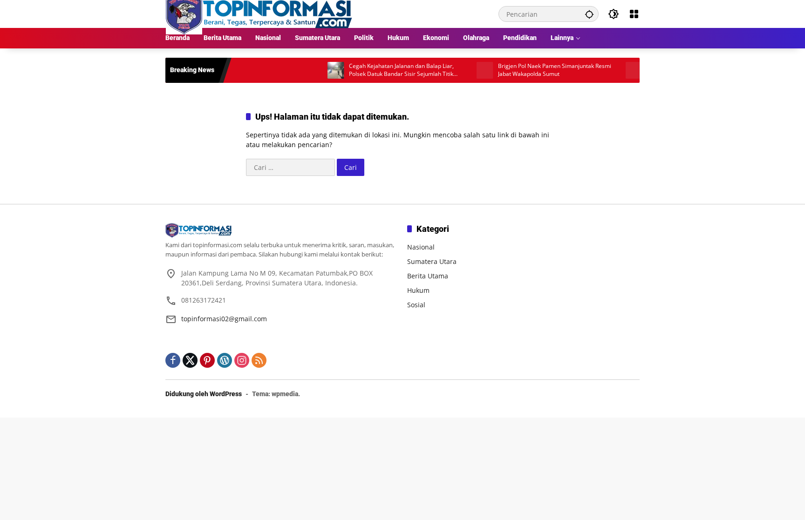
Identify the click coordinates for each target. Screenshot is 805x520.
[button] (589, 14)
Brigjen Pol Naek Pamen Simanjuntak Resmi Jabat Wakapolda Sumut (541, 70)
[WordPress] (224, 360)
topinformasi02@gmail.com (224, 318)
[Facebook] (172, 360)
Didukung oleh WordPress (203, 394)
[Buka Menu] (634, 14)
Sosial (416, 304)
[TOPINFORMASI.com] (259, 13)
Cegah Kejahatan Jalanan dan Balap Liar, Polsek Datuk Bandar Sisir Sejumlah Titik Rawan (388, 70)
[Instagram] (241, 360)
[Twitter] (190, 360)
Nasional (421, 247)
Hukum (418, 290)
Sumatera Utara (432, 261)
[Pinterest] (207, 360)
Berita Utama (427, 275)
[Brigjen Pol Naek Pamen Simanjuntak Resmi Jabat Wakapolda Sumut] (472, 70)
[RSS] (259, 360)
